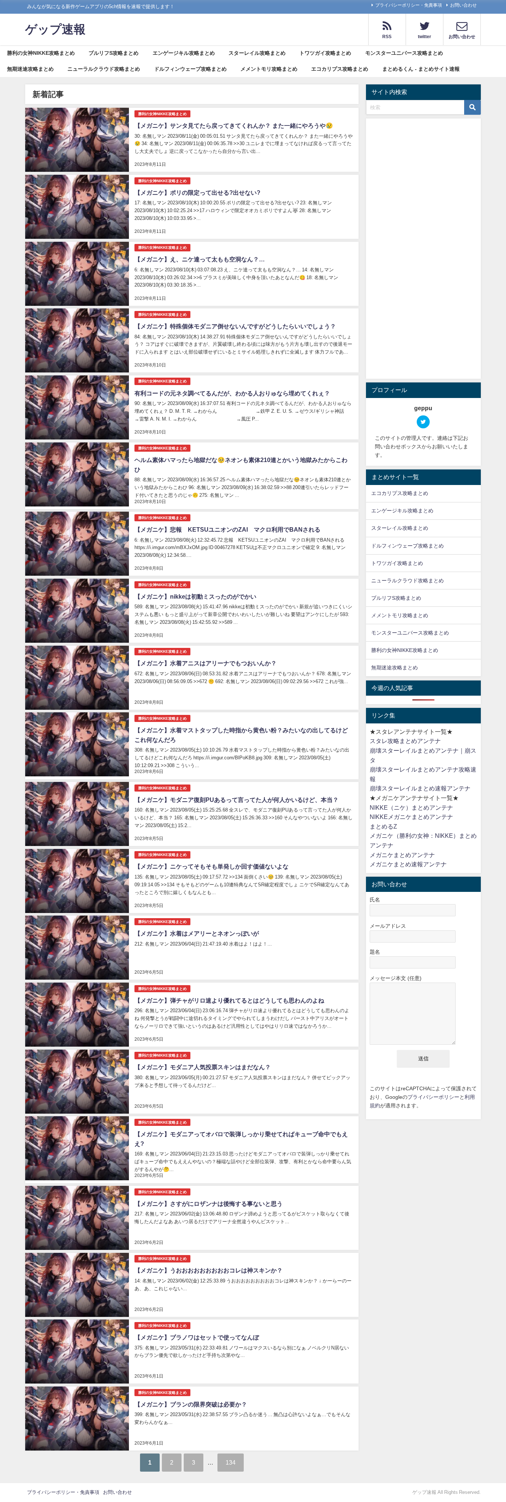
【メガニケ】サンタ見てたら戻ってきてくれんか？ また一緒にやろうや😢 (233, 125)
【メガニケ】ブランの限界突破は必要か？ (190, 1404)
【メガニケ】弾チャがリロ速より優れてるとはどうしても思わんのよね (229, 1000)
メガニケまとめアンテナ (402, 855)
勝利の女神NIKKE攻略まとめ (41, 53)
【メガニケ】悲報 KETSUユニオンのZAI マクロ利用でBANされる (227, 529)
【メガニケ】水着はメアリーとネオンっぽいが (196, 933)
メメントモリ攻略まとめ (268, 68)
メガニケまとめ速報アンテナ (408, 864)
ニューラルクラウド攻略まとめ (103, 68)
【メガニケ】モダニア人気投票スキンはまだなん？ (202, 1067)
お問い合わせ (463, 5)
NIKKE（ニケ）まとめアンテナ (411, 807)
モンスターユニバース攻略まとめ (404, 53)
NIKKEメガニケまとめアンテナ (411, 817)
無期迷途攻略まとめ (30, 68)
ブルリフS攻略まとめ (114, 53)
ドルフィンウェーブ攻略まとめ (190, 68)
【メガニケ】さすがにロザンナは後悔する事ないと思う (208, 1204)
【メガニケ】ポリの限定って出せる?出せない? (197, 192)
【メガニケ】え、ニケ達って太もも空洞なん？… (199, 259)
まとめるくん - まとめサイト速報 (421, 68)
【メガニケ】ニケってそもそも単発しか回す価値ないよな (211, 866)
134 (231, 1462)
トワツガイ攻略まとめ (325, 53)
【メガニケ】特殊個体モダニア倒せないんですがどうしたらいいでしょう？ (235, 326)
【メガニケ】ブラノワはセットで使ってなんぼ (196, 1337)
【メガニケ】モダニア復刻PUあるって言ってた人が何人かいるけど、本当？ (236, 800)
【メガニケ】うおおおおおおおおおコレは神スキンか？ (208, 1270)
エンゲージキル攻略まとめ (184, 53)
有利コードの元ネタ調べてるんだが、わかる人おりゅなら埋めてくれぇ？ (232, 393)
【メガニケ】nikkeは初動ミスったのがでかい (195, 596)
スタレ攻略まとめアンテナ (405, 741)
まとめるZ (383, 826)
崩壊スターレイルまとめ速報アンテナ (420, 788)
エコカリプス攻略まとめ (339, 68)
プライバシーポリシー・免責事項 (408, 5)
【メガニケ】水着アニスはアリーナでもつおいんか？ (205, 663)
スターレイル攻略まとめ (257, 53)
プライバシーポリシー (433, 1097)
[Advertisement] (423, 250)
